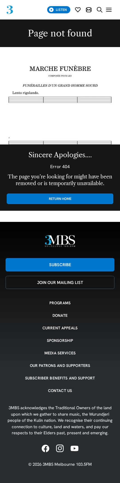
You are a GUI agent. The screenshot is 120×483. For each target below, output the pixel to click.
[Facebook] (45, 449)
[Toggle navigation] (108, 9)
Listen (61, 10)
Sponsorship (60, 340)
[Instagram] (60, 449)
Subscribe (60, 264)
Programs (60, 302)
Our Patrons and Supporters (60, 365)
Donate (60, 315)
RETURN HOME (60, 199)
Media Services (60, 352)
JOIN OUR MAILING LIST (60, 282)
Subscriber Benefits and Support (60, 378)
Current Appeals (60, 327)
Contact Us (60, 390)
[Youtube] (74, 449)
